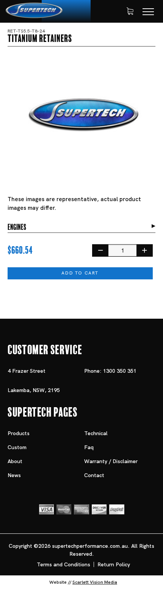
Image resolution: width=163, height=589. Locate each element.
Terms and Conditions (63, 564)
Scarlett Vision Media (94, 582)
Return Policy (113, 564)
